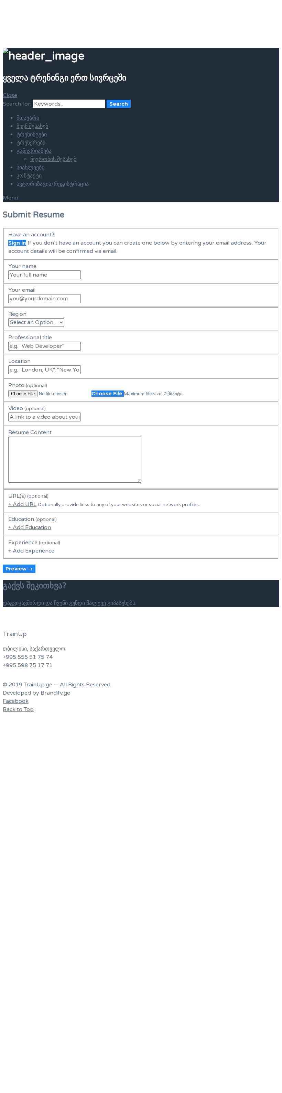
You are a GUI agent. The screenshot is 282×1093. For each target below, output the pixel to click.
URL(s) (28, 496)
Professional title (30, 337)
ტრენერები (31, 142)
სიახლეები (30, 167)
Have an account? (31, 234)
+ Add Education (29, 527)
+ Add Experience (31, 550)
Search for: (17, 103)
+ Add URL (22, 504)
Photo (27, 385)
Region (17, 314)
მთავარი (28, 118)
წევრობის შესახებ (53, 159)
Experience (34, 542)
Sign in (17, 243)
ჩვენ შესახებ (32, 126)
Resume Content (30, 432)
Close (10, 95)
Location (19, 361)
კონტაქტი (29, 175)
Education (32, 519)
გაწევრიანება (34, 151)
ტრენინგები (32, 134)
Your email (21, 290)
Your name (22, 266)
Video (27, 408)
